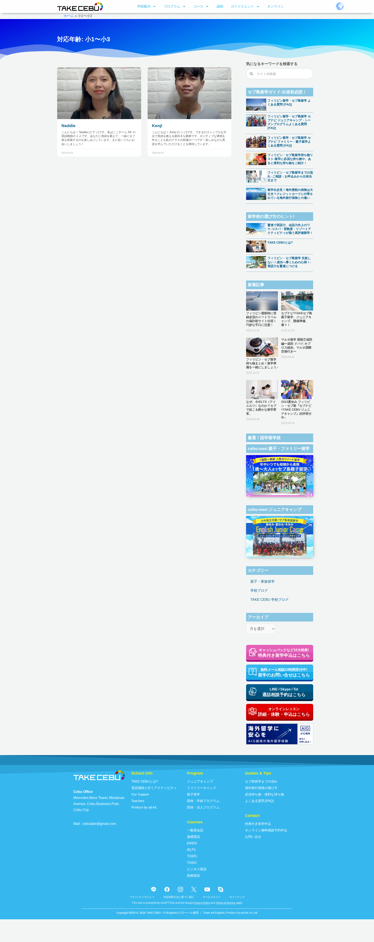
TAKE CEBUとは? (280, 242)
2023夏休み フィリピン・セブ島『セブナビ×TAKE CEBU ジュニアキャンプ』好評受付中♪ (296, 409)
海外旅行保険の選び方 (261, 788)
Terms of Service (225, 902)
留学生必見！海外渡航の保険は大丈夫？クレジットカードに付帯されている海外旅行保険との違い (290, 193)
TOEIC (192, 862)
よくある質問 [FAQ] (259, 801)
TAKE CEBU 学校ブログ (269, 599)
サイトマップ (236, 897)
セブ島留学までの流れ (261, 781)
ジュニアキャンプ (200, 781)
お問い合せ (253, 836)
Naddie (68, 125)
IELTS (191, 849)
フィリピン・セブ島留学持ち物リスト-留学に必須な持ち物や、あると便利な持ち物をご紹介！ (290, 158)
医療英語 (193, 875)
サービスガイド (211, 897)
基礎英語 (193, 836)
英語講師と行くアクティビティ (154, 788)
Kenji (157, 125)
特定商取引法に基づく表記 (179, 897)
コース (198, 6)
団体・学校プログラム (203, 801)
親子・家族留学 (262, 581)
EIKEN (192, 843)
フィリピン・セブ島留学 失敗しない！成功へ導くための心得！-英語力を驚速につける (289, 262)
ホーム (69, 16)
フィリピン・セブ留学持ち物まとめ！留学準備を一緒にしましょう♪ (262, 363)
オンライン (275, 6)
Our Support (140, 794)
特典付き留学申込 (258, 824)
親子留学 (193, 794)
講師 (219, 6)
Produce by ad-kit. (144, 807)
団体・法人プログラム (203, 807)
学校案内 (143, 6)
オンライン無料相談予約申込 (266, 830)
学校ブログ (259, 590)
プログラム (172, 6)
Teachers (137, 801)
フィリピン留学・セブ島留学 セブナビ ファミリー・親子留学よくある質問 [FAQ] (289, 141)
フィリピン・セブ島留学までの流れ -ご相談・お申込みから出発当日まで (290, 176)
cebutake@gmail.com (99, 824)
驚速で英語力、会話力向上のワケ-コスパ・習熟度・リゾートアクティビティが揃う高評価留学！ (290, 228)
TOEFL (192, 856)
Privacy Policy (202, 902)
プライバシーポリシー (142, 897)
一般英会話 (195, 830)
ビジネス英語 (196, 869)
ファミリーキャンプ (201, 788)
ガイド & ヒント (242, 6)
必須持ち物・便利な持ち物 (264, 794)
